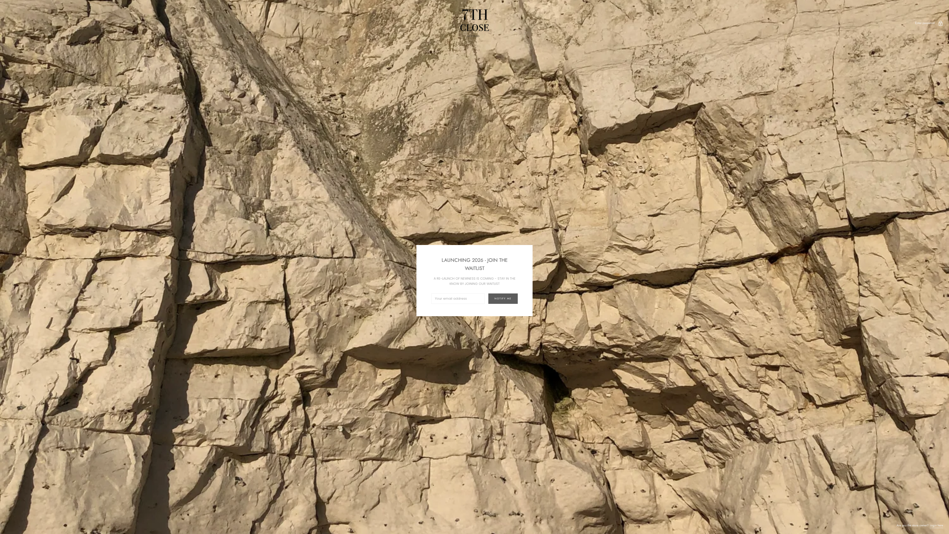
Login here (936, 525)
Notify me (503, 298)
